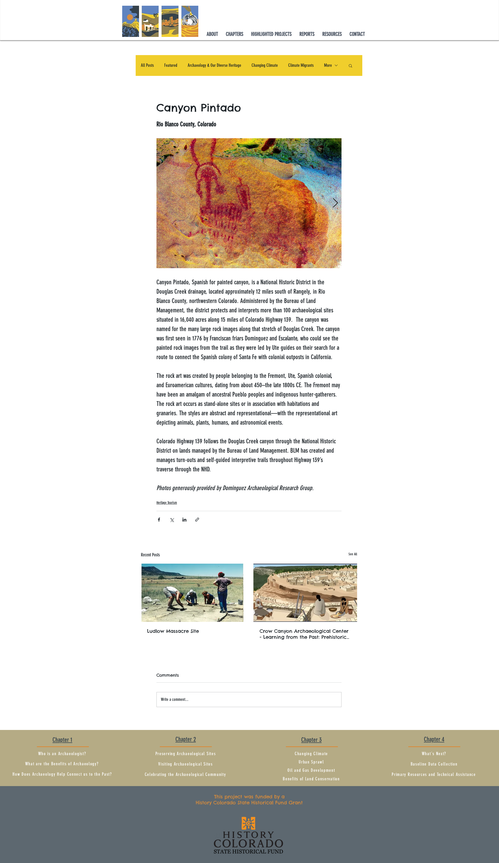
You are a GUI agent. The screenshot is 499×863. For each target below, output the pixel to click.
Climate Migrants (301, 65)
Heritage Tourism (166, 502)
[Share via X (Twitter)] (171, 519)
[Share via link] (197, 519)
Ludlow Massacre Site (173, 631)
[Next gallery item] (335, 203)
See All (353, 554)
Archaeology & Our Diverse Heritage (214, 65)
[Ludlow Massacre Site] (193, 593)
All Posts (147, 65)
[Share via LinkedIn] (184, 519)
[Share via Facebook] (158, 519)
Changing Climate (265, 65)
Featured (170, 65)
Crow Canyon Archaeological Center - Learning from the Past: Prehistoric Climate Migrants (304, 634)
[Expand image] (249, 203)
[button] (234, 32)
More (328, 65)
